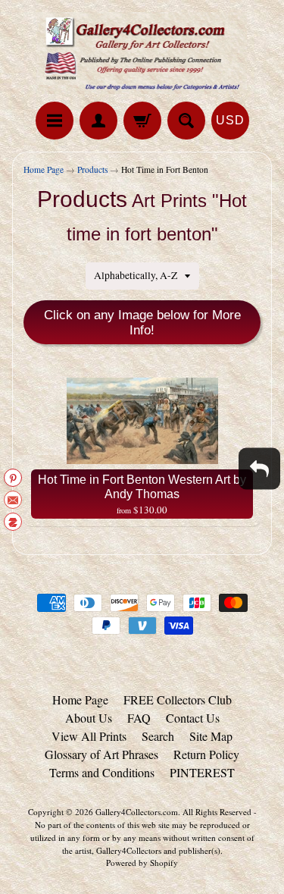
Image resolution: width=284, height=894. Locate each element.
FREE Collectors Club (177, 699)
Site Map (211, 736)
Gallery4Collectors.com (136, 811)
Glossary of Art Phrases (101, 754)
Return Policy (206, 754)
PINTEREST (202, 772)
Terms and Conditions (101, 772)
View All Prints (88, 736)
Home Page (43, 169)
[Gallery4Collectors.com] (142, 53)
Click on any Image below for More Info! (142, 322)
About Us (88, 718)
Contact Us (193, 718)
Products (92, 169)
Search (158, 736)
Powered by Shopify (142, 862)
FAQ (139, 718)
